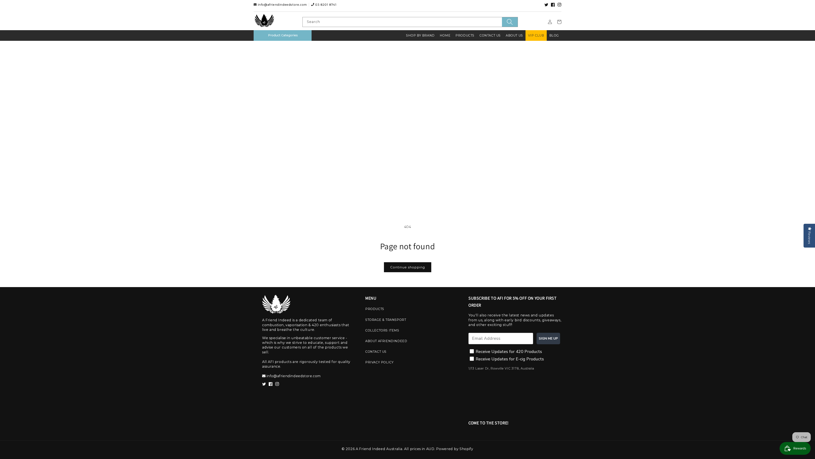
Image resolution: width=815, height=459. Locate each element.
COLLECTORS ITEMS (382, 330)
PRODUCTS (374, 309)
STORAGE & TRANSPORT (385, 320)
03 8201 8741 (325, 5)
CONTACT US (375, 352)
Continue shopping (407, 267)
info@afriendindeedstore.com (282, 5)
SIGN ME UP (548, 338)
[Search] (510, 22)
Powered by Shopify (454, 449)
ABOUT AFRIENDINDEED (386, 341)
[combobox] (410, 22)
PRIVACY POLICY (379, 362)
